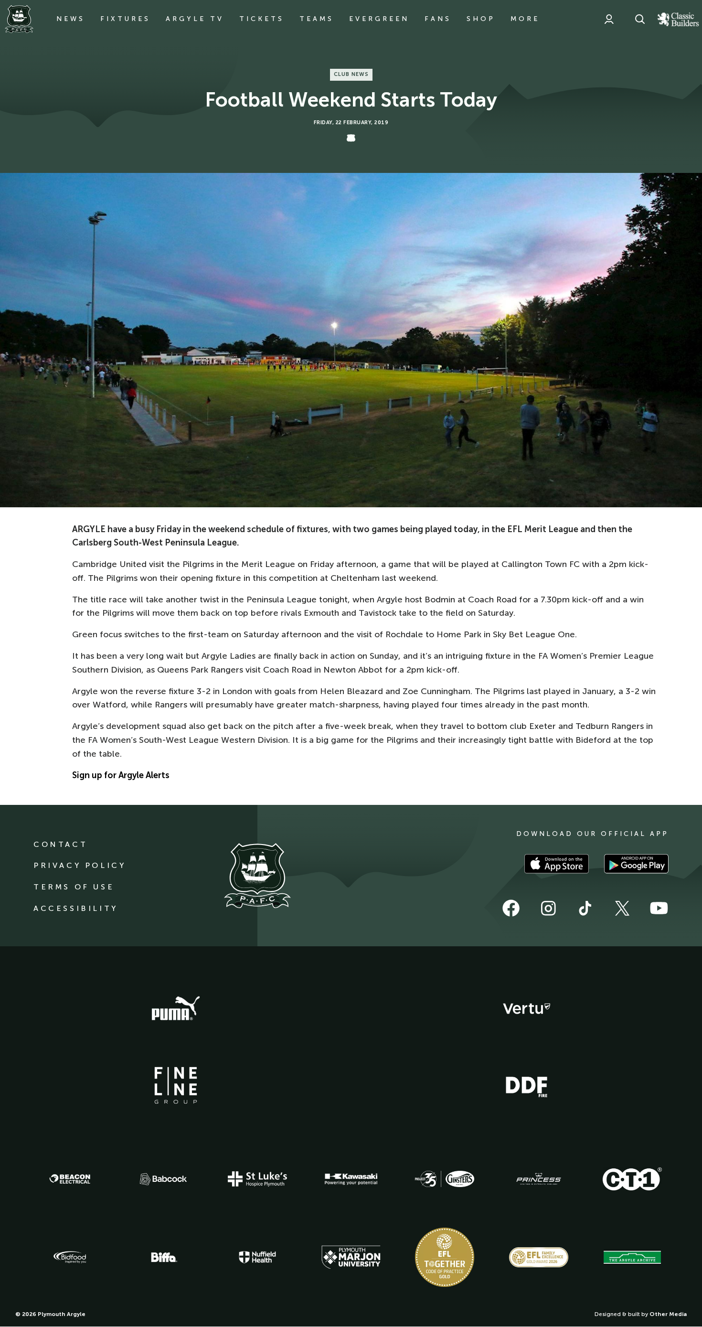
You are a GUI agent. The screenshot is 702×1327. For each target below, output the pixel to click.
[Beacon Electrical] (69, 1179)
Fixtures (125, 19)
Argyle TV (195, 19)
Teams (316, 19)
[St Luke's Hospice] (257, 1179)
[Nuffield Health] (257, 1257)
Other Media (668, 1314)
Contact (60, 844)
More (525, 19)
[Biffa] (163, 1257)
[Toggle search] (640, 19)
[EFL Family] (538, 1257)
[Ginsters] (444, 1179)
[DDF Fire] (526, 1085)
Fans (438, 19)
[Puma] (175, 1009)
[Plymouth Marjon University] (351, 1257)
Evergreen (379, 19)
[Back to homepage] (19, 19)
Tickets (261, 19)
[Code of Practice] (444, 1257)
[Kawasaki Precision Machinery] (351, 1179)
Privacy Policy (79, 865)
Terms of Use (73, 886)
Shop (481, 19)
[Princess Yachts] (538, 1179)
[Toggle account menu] (609, 19)
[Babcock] (163, 1179)
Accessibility (75, 908)
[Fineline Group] (175, 1085)
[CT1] (632, 1178)
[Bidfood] (69, 1257)
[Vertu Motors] (526, 1008)
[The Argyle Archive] (632, 1257)
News (70, 19)
